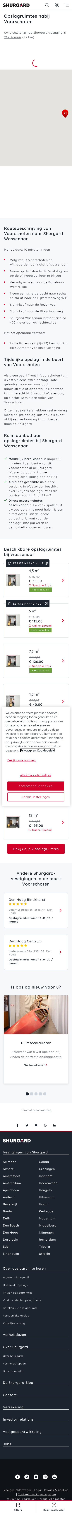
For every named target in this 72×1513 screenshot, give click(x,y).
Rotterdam (47, 1239)
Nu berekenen (34, 1065)
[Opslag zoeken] (47, 5)
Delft (7, 1218)
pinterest (45, 1125)
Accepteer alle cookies (36, 786)
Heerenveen (48, 1183)
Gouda (44, 1162)
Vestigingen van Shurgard (25, 1152)
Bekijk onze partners (21, 760)
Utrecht (44, 1254)
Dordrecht (10, 1239)
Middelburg (47, 1225)
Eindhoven (11, 1254)
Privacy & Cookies (56, 1490)
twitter (26, 1125)
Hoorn (44, 1204)
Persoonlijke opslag (16, 1315)
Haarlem (45, 1176)
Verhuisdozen (14, 1334)
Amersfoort (11, 1176)
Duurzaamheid (13, 1371)
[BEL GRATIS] (57, 5)
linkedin (54, 1125)
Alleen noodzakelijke (35, 775)
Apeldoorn (11, 1190)
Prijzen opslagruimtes (17, 1292)
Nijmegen (46, 1232)
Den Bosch (11, 1225)
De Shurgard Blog (18, 1382)
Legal (38, 1490)
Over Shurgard (15, 1347)
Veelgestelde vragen (18, 1490)
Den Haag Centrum (25, 941)
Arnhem (9, 1197)
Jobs (7, 1444)
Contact (10, 1395)
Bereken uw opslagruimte (20, 1308)
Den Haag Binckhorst (27, 899)
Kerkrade (46, 1211)
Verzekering (13, 1407)
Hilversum (47, 1197)
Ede (6, 1246)
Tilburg (44, 1246)
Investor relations (18, 1419)
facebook (17, 1125)
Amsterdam (12, 1183)
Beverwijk (10, 1204)
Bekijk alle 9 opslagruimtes (36, 849)
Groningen (47, 1169)
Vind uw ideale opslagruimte (22, 1300)
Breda (7, 1211)
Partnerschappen (14, 1363)
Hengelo (45, 1190)
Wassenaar (12, 37)
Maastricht (47, 1218)
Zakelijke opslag (14, 1323)
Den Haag (10, 1232)
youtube (36, 1125)
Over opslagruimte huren (24, 1268)
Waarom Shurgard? (16, 1277)
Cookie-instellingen (35, 797)
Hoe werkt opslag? (15, 1285)
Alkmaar (9, 1162)
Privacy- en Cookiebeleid (37, 750)
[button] (65, 114)
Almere (8, 1169)
